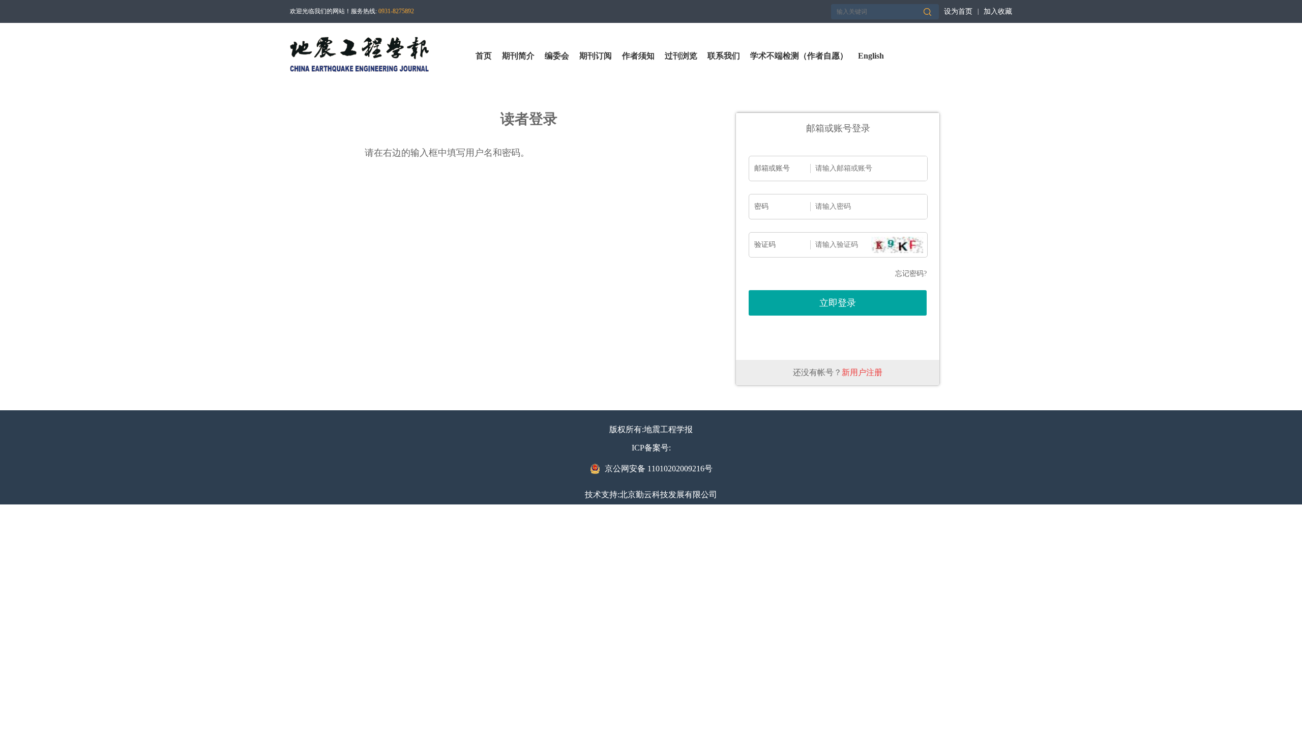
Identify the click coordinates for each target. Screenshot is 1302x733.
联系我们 (723, 55)
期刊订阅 (595, 55)
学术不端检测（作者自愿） (799, 55)
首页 (484, 55)
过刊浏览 (681, 55)
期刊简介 (518, 55)
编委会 (557, 55)
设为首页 (958, 11)
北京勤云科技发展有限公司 (668, 494)
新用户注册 (862, 372)
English (871, 55)
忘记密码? (911, 273)
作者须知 (638, 55)
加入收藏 (998, 11)
